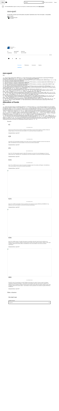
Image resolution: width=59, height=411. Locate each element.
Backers (40, 65)
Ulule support (41, 6)
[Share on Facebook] (12, 58)
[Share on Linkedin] (20, 58)
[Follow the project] (8, 58)
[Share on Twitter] (16, 58)
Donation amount (11, 300)
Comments (34, 65)
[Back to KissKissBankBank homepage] (6, 2)
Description (20, 65)
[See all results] (42, 2)
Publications (26, 65)
